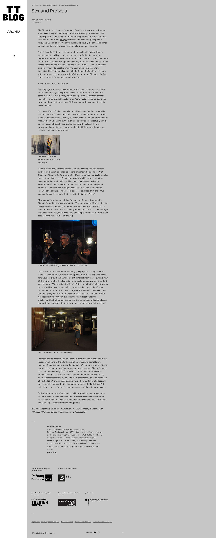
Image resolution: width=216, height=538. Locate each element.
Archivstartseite (67, 522)
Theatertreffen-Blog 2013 (68, 5)
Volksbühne (81, 411)
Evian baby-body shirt (77, 193)
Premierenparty (66, 411)
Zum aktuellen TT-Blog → (102, 522)
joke (46, 215)
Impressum (36, 522)
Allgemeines (36, 5)
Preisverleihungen (50, 5)
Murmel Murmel (49, 411)
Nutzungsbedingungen (50, 522)
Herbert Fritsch (81, 408)
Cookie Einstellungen (83, 522)
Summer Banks (43, 19)
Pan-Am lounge (62, 296)
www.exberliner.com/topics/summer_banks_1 (66, 429)
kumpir (63, 39)
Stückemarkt (44, 299)
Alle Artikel (51, 452)
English (56, 408)
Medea (36, 411)
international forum (92, 361)
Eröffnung (66, 408)
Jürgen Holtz (97, 408)
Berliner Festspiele (41, 408)
